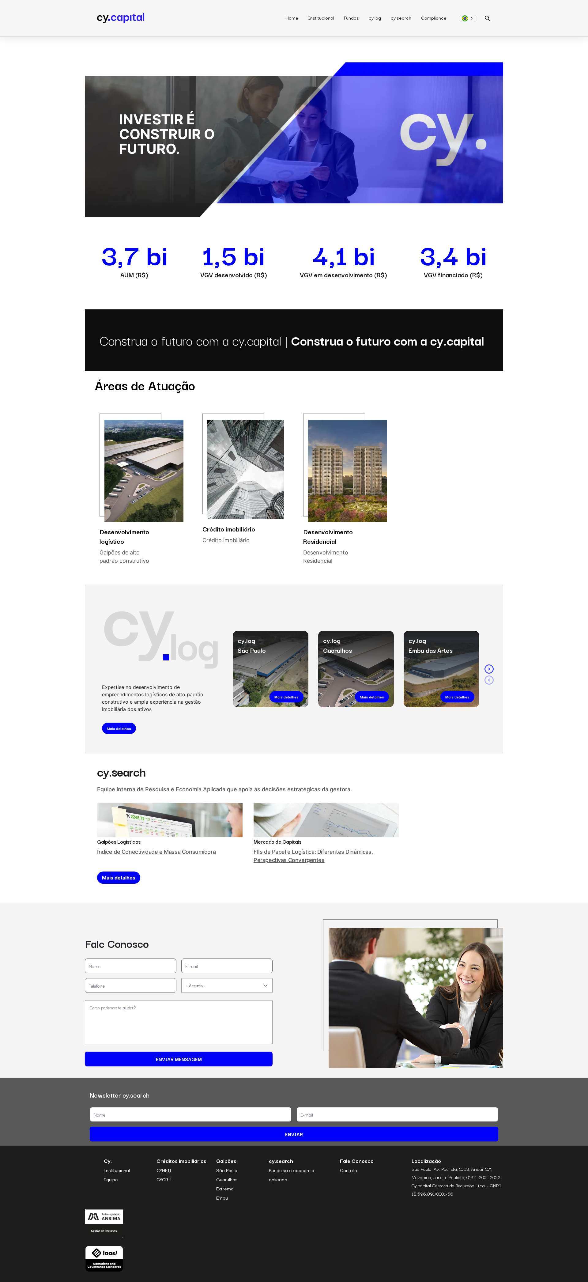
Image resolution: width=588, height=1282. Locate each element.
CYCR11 (164, 1179)
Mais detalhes (119, 728)
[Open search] (487, 18)
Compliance (434, 17)
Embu (222, 1197)
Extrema (225, 1188)
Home (292, 17)
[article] (141, 489)
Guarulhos (227, 1179)
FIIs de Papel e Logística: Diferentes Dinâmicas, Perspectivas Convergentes (313, 856)
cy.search (401, 17)
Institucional (321, 17)
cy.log (375, 17)
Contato (348, 1170)
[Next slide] (489, 669)
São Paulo (226, 1170)
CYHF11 (163, 1170)
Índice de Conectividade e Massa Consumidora (156, 852)
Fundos (351, 17)
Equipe (111, 1179)
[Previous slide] (489, 680)
